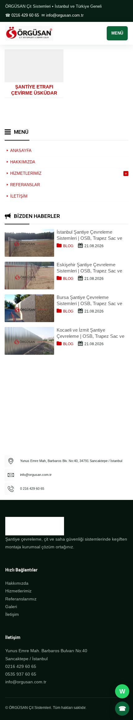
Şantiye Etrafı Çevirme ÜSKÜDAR (34, 90)
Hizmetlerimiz (18, 590)
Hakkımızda (16, 583)
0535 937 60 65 (20, 674)
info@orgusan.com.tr (65, 15)
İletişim (12, 614)
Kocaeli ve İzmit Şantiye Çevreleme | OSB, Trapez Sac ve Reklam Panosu (90, 333)
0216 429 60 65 (25, 15)
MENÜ (117, 33)
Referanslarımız (20, 598)
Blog (68, 246)
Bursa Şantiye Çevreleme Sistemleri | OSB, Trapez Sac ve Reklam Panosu (89, 301)
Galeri (11, 606)
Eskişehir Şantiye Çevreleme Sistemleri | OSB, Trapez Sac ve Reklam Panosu (89, 268)
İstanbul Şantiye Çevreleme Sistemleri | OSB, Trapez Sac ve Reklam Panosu (89, 235)
